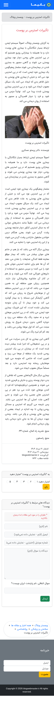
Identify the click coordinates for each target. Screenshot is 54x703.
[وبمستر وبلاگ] (41, 4)
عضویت (44, 674)
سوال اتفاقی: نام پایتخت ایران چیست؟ (30, 583)
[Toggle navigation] (6, 5)
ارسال (45, 599)
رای (46, 487)
